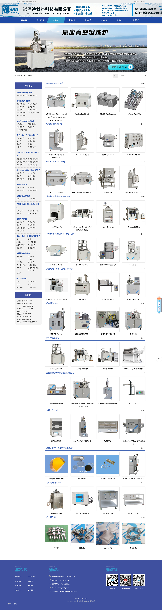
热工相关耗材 (52, 517)
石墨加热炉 (20, 187)
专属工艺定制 (52, 410)
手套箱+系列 (32, 147)
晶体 (29, 239)
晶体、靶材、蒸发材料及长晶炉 (59, 448)
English (143, 1)
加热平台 (31, 256)
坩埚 (18, 284)
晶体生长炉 (32, 248)
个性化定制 (20, 231)
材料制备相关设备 (53, 483)
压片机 (18, 259)
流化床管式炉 (21, 115)
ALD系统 (31, 127)
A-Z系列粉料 (20, 245)
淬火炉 (18, 225)
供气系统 (19, 262)
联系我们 (136, 1)
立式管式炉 (32, 107)
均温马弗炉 (32, 138)
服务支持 (88, 20)
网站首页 (24, 20)
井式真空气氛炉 (33, 159)
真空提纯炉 (32, 176)
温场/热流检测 (32, 213)
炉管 (18, 281)
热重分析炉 (20, 211)
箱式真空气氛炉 (21, 159)
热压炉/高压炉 (32, 165)
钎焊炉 (18, 176)
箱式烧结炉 (20, 138)
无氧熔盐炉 (32, 199)
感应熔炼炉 (32, 179)
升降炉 (30, 144)
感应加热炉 (20, 190)
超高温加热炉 (52, 303)
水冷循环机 (32, 265)
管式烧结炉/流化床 (54, 124)
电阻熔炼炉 (20, 173)
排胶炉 (18, 147)
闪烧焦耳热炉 (32, 190)
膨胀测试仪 (20, 213)
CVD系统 (19, 124)
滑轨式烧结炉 (32, 110)
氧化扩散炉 (20, 107)
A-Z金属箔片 (32, 245)
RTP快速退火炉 (33, 113)
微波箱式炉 (32, 141)
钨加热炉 (31, 187)
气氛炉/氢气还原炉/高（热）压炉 (60, 234)
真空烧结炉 (32, 173)
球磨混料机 (20, 256)
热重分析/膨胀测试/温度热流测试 (60, 373)
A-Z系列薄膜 (32, 242)
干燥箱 (30, 259)
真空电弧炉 (20, 179)
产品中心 (56, 20)
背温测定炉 (32, 225)
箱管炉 (18, 141)
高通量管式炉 (21, 113)
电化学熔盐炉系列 (53, 338)
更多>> (143, 83)
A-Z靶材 (19, 242)
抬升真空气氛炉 (21, 162)
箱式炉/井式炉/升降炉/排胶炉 (58, 196)
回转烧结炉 (20, 110)
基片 (18, 239)
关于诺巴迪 (40, 20)
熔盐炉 (18, 199)
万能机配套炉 (21, 228)
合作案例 (104, 20)
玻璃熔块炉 (32, 228)
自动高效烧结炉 (21, 95)
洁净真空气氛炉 (33, 162)
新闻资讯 (72, 20)
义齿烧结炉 (20, 222)
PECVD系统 (32, 124)
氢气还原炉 (20, 165)
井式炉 (18, 144)
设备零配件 (32, 287)
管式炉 (15, 604)
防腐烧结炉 (32, 222)
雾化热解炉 (20, 127)
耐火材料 (19, 287)
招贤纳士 (120, 20)
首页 (25, 75)
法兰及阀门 (32, 281)
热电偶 (30, 284)
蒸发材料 (19, 248)
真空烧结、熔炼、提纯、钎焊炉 (59, 269)
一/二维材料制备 (21, 130)
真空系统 (31, 262)
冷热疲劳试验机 (33, 211)
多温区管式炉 (32, 104)
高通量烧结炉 (32, 95)
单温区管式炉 (21, 104)
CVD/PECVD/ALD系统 (55, 162)
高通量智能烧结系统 (54, 83)
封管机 (18, 273)
